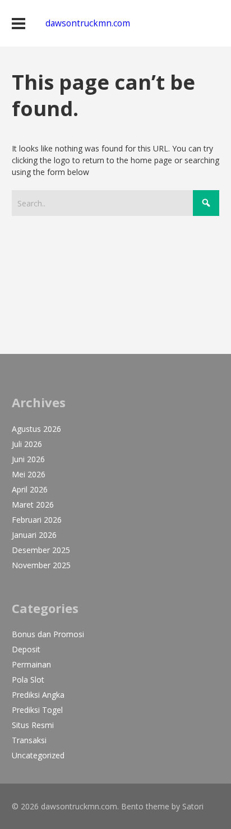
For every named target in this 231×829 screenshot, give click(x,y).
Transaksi (29, 740)
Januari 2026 (34, 534)
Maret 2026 (33, 504)
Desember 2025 (41, 550)
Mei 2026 (28, 474)
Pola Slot (28, 679)
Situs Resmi (33, 725)
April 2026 (30, 489)
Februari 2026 (37, 519)
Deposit (26, 649)
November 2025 (41, 565)
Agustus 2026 (36, 428)
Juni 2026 (28, 459)
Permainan (31, 664)
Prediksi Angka (38, 694)
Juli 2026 (27, 444)
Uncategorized (38, 755)
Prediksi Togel (37, 709)
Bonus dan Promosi (48, 634)
